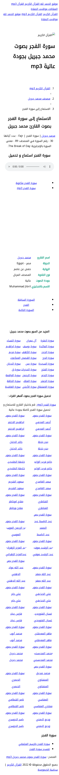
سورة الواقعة (13, 375)
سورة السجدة (46, 363)
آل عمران (31, 340)
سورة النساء (13, 340)
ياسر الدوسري (16, 726)
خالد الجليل (16, 448)
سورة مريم (14, 352)
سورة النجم (47, 375)
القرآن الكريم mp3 (31, 14)
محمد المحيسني (43, 660)
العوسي (16, 534)
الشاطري (43, 508)
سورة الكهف (29, 352)
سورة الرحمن (29, 375)
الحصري (16, 686)
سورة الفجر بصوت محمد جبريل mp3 (26, 756)
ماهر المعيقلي (43, 640)
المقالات (52, 9)
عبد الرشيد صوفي (43, 554)
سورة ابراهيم (13, 346)
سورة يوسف (29, 346)
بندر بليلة (43, 448)
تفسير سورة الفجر (39, 749)
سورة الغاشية (12, 386)
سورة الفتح (47, 369)
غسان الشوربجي (43, 620)
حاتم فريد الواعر (43, 468)
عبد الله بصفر (43, 580)
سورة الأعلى (29, 386)
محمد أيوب (16, 640)
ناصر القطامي (16, 706)
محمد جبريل (48, 135)
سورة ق (16, 369)
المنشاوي (43, 686)
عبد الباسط (43, 534)
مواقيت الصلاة (39, 9)
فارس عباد (16, 620)
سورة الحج (48, 357)
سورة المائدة (46, 346)
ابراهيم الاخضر (16, 428)
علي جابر (16, 600)
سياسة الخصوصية (48, 769)
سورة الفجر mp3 (26, 188)
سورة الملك (29, 381)
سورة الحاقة (13, 381)
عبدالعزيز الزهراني (16, 554)
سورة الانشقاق (45, 386)
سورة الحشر (47, 381)
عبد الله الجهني (16, 580)
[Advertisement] (29, 223)
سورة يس (31, 363)
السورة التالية (26, 310)
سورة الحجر (47, 352)
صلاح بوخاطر (16, 508)
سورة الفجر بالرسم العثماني (34, 744)
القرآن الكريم (31, 3)
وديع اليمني (43, 726)
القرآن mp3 (17, 3)
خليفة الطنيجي (16, 468)
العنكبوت (15, 357)
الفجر (26, 304)
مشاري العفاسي (43, 706)
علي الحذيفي (43, 600)
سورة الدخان (13, 363)
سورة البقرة (47, 340)
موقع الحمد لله (48, 3)
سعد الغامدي (43, 488)
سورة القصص (28, 357)
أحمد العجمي (43, 428)
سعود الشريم (16, 488)
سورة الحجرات (28, 369)
